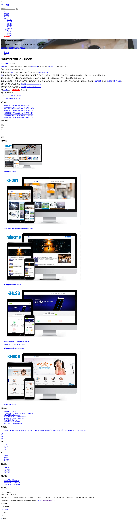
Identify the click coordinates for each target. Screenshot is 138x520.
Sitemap (6, 446)
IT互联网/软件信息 (24, 430)
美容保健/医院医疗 (67, 430)
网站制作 (51, 66)
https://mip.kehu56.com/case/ (34, 87)
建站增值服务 (117, 81)
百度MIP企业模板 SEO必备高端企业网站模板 (17, 341)
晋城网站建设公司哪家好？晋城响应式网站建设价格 (18, 117)
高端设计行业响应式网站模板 (12, 421)
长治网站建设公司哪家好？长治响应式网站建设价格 (18, 114)
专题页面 (6, 16)
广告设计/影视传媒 (56, 430)
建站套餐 (109, 81)
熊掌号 (31, 430)
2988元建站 (7, 471)
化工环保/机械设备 (39, 430)
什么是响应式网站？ (9, 479)
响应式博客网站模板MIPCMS (12, 285)
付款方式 (9, 35)
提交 (2, 137)
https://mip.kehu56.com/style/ (34, 84)
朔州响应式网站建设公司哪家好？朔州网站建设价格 (18, 107)
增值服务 (6, 460)
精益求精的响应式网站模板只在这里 (13, 48)
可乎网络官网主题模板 (10, 171)
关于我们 (6, 30)
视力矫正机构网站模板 (10, 404)
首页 (5, 11)
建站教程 (9, 23)
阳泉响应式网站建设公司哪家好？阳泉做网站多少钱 (18, 110)
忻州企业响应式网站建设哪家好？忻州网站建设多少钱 (19, 109)
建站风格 (6, 459)
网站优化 (9, 25)
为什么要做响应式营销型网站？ (13, 484)
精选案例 (6, 15)
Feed (5, 447)
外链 (13, 430)
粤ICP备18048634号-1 (49, 500)
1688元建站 (7, 469)
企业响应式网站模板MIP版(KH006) (14, 348)
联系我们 (9, 33)
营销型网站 (98, 81)
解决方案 (9, 21)
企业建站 (6, 53)
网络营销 (9, 28)
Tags (5, 449)
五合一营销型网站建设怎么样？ (13, 482)
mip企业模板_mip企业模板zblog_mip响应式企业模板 (18, 228)
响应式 (41, 72)
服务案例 (6, 457)
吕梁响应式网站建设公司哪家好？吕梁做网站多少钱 (18, 112)
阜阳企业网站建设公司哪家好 (14, 96)
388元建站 (7, 467)
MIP (10, 430)
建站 (2, 75)
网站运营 (9, 26)
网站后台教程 (83, 430)
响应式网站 (34, 66)
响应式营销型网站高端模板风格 (13, 423)
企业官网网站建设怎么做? (13, 98)
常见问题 (9, 20)
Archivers (6, 444)
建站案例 (23, 87)
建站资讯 (6, 18)
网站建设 (12, 72)
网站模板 (6, 13)
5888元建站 (7, 472)
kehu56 (2, 63)
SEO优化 (6, 430)
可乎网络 (3, 66)
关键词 (16, 430)
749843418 (5, 509)
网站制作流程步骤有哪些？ (11, 481)
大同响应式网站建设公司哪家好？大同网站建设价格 (18, 105)
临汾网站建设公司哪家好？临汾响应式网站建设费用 (18, 115)
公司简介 (9, 31)
